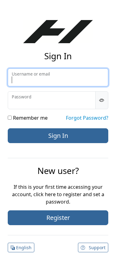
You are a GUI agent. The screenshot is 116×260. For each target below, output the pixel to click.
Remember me (30, 117)
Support (96, 247)
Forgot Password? (87, 117)
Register (58, 217)
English (23, 247)
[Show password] (101, 100)
